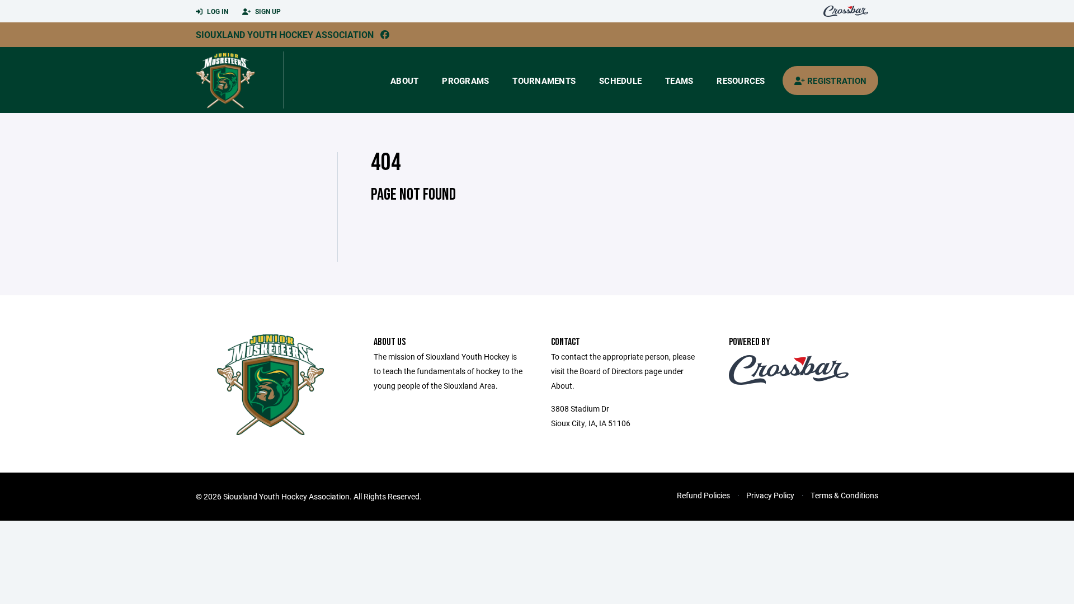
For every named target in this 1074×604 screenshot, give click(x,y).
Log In (216, 11)
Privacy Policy (770, 495)
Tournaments (544, 80)
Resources (741, 80)
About (404, 80)
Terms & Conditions (844, 495)
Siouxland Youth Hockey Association (285, 34)
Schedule (620, 80)
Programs (465, 80)
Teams (679, 80)
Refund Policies (703, 495)
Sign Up (267, 11)
